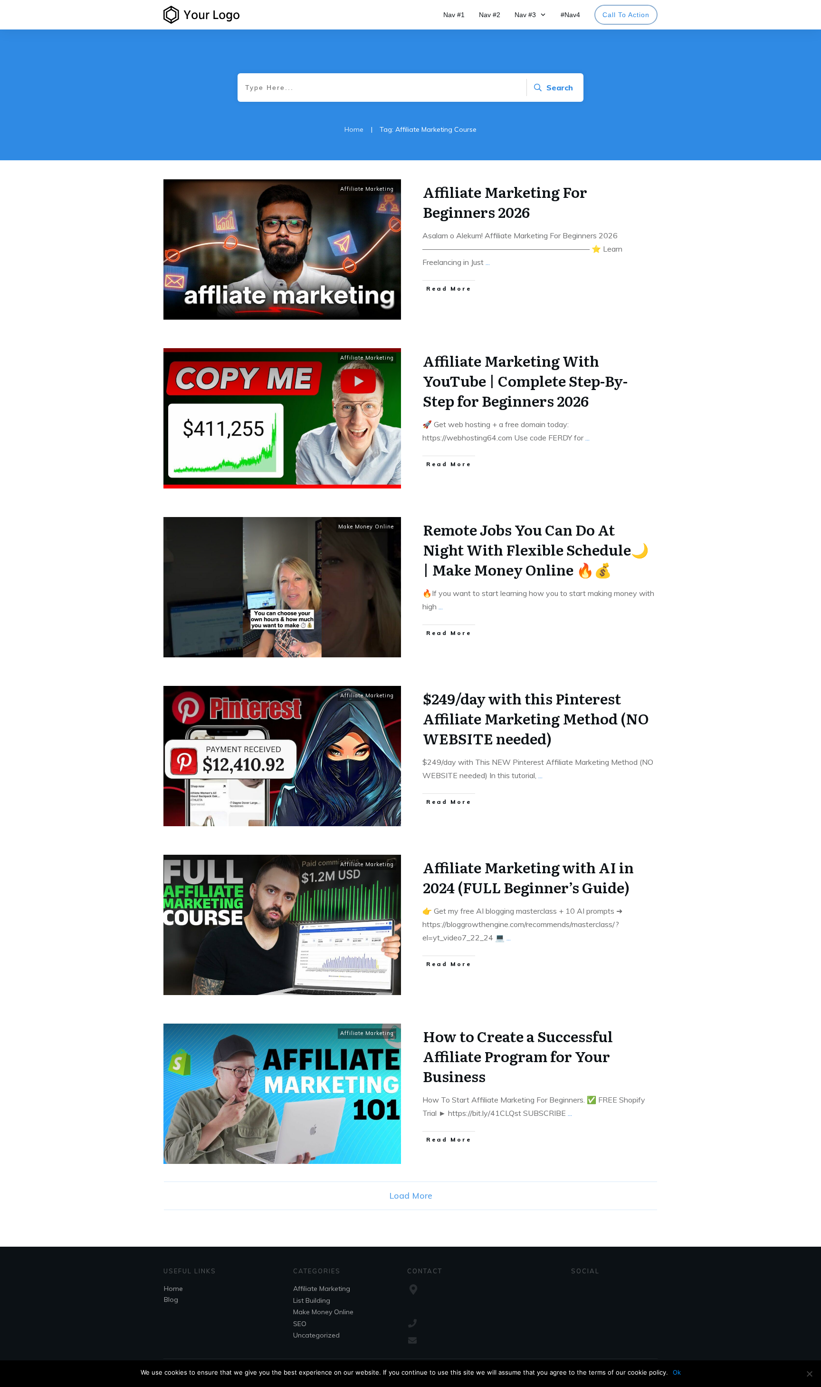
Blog (171, 1299)
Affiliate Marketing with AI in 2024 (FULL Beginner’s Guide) (528, 877)
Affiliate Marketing (367, 189)
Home (173, 1288)
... (488, 262)
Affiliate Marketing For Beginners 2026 (505, 201)
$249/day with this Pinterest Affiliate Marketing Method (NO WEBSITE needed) (536, 718)
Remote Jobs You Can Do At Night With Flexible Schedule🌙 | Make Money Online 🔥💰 (536, 549)
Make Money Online (366, 526)
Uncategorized (316, 1335)
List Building (311, 1300)
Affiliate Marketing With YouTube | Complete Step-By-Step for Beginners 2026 (525, 380)
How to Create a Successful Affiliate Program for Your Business (518, 1056)
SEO (299, 1323)
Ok (677, 1372)
